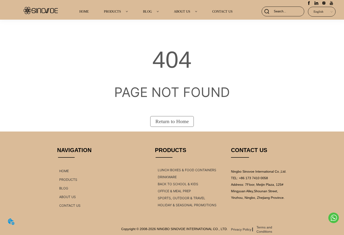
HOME (84, 11)
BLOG (147, 11)
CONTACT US (222, 11)
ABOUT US (182, 11)
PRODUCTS (112, 11)
